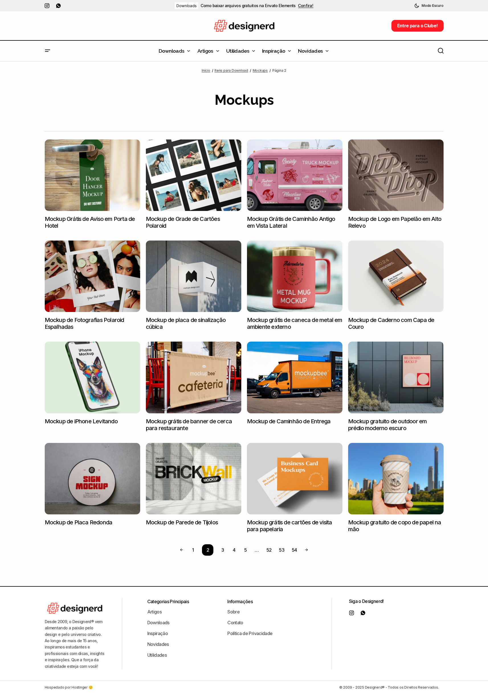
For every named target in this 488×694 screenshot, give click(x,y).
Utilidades (157, 655)
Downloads (186, 5)
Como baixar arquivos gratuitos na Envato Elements (248, 5)
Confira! (305, 5)
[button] (428, 5)
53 (281, 550)
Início (206, 70)
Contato (235, 622)
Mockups (260, 70)
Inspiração (157, 633)
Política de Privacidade (249, 633)
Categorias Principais (168, 601)
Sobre (233, 612)
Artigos (154, 612)
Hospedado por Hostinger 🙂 (69, 687)
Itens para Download (231, 70)
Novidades (158, 644)
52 (269, 550)
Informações (240, 601)
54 (294, 550)
